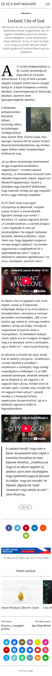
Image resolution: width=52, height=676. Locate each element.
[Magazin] (22, 642)
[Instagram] (45, 650)
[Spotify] (22, 658)
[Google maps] (14, 642)
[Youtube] (38, 650)
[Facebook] (14, 650)
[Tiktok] (14, 658)
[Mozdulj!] (6, 650)
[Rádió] (38, 642)
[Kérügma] (30, 642)
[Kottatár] (45, 642)
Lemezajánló (26, 13)
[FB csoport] (22, 650)
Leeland (25, 507)
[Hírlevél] (45, 658)
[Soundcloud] (38, 658)
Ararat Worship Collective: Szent (20, 607)
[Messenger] (30, 650)
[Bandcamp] (30, 658)
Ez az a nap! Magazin (18, 4)
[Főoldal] (6, 642)
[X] (6, 658)
